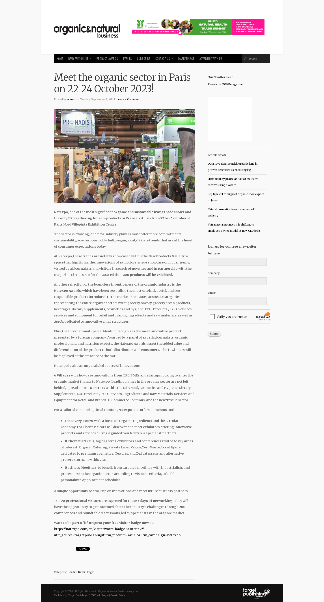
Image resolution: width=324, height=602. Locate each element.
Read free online (78, 58)
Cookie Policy (117, 595)
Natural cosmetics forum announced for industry (233, 212)
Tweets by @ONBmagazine (225, 84)
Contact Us (162, 58)
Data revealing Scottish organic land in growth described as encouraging (232, 166)
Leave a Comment (128, 99)
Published (59, 595)
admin (71, 99)
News (81, 572)
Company (214, 273)
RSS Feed (94, 595)
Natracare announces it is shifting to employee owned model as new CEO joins (234, 227)
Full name (215, 253)
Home (60, 58)
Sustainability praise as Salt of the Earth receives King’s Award (233, 182)
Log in (105, 595)
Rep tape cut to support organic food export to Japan (236, 197)
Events (127, 58)
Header (72, 572)
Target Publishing (77, 595)
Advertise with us (210, 58)
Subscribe (143, 58)
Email (212, 292)
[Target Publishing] (256, 598)
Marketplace (186, 58)
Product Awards (107, 58)
